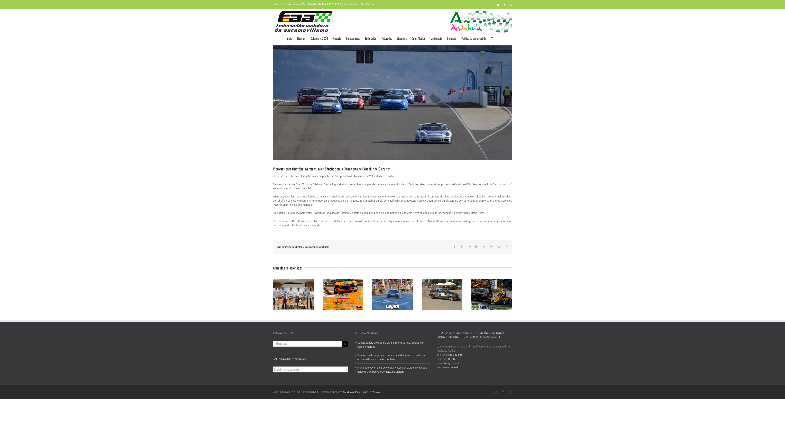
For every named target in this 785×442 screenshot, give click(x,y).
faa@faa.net (368, 4)
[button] (492, 38)
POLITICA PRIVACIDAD (367, 391)
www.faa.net (450, 367)
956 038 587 (449, 359)
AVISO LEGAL (347, 391)
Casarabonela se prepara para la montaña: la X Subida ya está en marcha (390, 344)
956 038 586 (455, 354)
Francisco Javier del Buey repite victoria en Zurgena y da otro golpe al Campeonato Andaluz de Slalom (392, 369)
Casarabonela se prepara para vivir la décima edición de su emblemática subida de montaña (391, 357)
